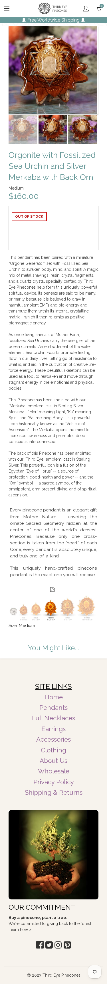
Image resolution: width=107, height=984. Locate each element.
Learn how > (20, 929)
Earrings (53, 729)
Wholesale (53, 771)
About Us (53, 760)
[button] (40, 945)
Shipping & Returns (53, 792)
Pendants (53, 707)
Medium (27, 625)
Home (54, 697)
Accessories (53, 739)
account (86, 8)
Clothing (53, 750)
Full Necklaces (53, 718)
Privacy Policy (53, 782)
